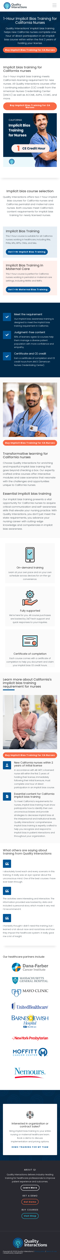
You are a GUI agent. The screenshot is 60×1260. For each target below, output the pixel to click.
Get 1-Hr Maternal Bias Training (28, 289)
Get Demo (30, 1201)
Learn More (30, 1187)
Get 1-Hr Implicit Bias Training (26, 251)
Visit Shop (30, 1215)
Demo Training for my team (30, 1147)
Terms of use (51, 1251)
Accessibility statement (13, 1253)
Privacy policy (40, 1251)
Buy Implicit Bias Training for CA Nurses (30, 49)
